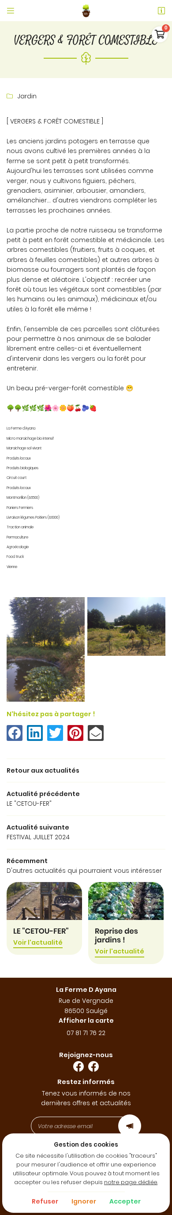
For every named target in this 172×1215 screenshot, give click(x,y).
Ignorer (83, 1201)
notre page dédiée (130, 1182)
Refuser (45, 1201)
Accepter (125, 1201)
